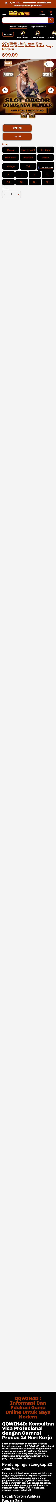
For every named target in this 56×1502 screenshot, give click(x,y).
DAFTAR (17, 128)
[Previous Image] (5, 90)
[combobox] (25, 20)
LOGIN (17, 136)
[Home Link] (19, 13)
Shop (4, 14)
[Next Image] (51, 90)
